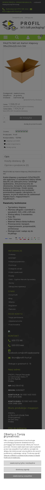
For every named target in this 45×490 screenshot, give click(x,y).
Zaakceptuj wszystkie (22, 476)
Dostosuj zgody (22, 469)
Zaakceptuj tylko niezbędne (22, 463)
